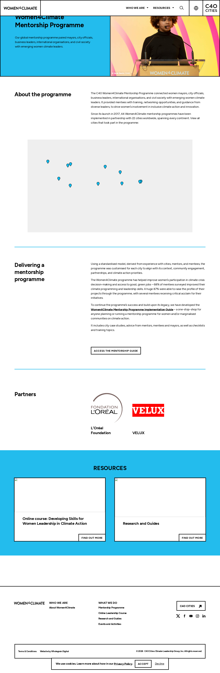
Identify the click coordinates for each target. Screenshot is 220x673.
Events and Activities (109, 624)
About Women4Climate (62, 607)
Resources (161, 8)
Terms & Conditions (27, 651)
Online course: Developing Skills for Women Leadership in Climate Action (55, 521)
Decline (159, 663)
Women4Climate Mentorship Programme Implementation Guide (132, 309)
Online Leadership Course (112, 613)
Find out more (92, 537)
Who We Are (135, 8)
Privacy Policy (123, 663)
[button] (121, 184)
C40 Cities (187, 606)
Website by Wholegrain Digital (54, 651)
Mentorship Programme (111, 607)
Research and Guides (141, 523)
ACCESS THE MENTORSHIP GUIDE (116, 350)
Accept (143, 663)
